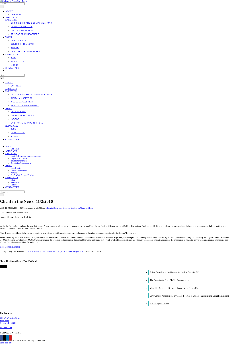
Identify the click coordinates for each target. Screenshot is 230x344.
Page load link (6, 343)
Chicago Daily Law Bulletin (58, 208)
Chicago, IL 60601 (8, 323)
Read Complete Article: (10, 247)
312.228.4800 (6, 327)
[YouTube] (10, 338)
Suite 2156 (4, 320)
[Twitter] (4, 338)
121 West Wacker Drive (10, 318)
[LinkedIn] (7, 338)
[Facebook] (1, 338)
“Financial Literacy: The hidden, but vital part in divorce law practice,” (54, 251)
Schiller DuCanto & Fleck (82, 208)
